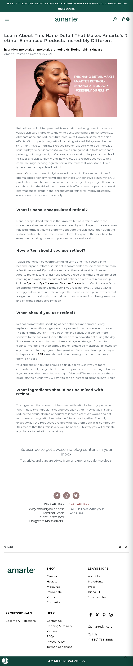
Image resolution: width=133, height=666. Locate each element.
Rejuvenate (54, 592)
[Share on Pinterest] (126, 547)
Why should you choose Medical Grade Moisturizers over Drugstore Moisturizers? (46, 515)
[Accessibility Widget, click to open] (5, 660)
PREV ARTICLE (54, 503)
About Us (94, 576)
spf (93, 337)
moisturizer (27, 49)
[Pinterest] (103, 615)
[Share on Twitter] (120, 547)
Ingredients (95, 581)
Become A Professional (21, 620)
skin (85, 49)
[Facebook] (90, 615)
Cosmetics (53, 602)
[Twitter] (97, 615)
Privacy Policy (56, 641)
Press (91, 586)
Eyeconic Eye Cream (40, 283)
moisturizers (46, 49)
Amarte (21, 173)
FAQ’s (50, 636)
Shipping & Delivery (59, 626)
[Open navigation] (28, 19)
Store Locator (97, 597)
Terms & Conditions (59, 646)
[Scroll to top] (126, 657)
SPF (40, 354)
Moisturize (53, 586)
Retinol (76, 49)
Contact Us (54, 620)
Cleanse (52, 576)
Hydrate (52, 581)
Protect (52, 597)
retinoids (63, 49)
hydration (11, 49)
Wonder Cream (70, 283)
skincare (96, 49)
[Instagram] (110, 615)
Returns (52, 631)
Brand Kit (94, 592)
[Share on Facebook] (114, 547)
